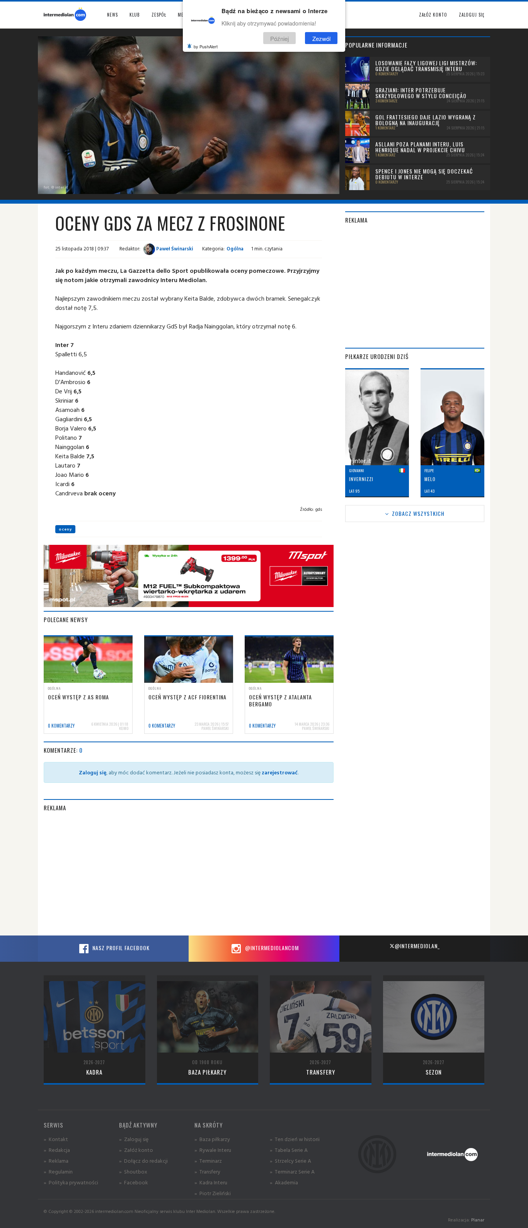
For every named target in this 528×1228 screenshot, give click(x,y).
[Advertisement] (189, 874)
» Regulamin (58, 1171)
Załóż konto (433, 15)
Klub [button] (134, 15)
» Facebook (133, 1182)
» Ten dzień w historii (295, 1139)
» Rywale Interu (212, 1150)
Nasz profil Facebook (120, 948)
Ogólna (235, 248)
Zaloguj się (471, 15)
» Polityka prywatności (71, 1182)
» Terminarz (208, 1161)
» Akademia (284, 1182)
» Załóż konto (136, 1150)
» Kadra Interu (210, 1182)
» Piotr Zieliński (212, 1193)
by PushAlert (206, 46)
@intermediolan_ (417, 946)
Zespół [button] (159, 15)
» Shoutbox (133, 1171)
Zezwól (321, 38)
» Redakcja (57, 1150)
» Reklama (56, 1161)
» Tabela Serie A (289, 1150)
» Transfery (207, 1171)
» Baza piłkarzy (212, 1139)
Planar (477, 1219)
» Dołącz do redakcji (143, 1161)
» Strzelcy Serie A (290, 1161)
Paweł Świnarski (174, 248)
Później (279, 38)
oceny (65, 529)
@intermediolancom (271, 948)
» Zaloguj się (133, 1139)
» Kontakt (56, 1139)
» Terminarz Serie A (292, 1171)
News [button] (112, 15)
